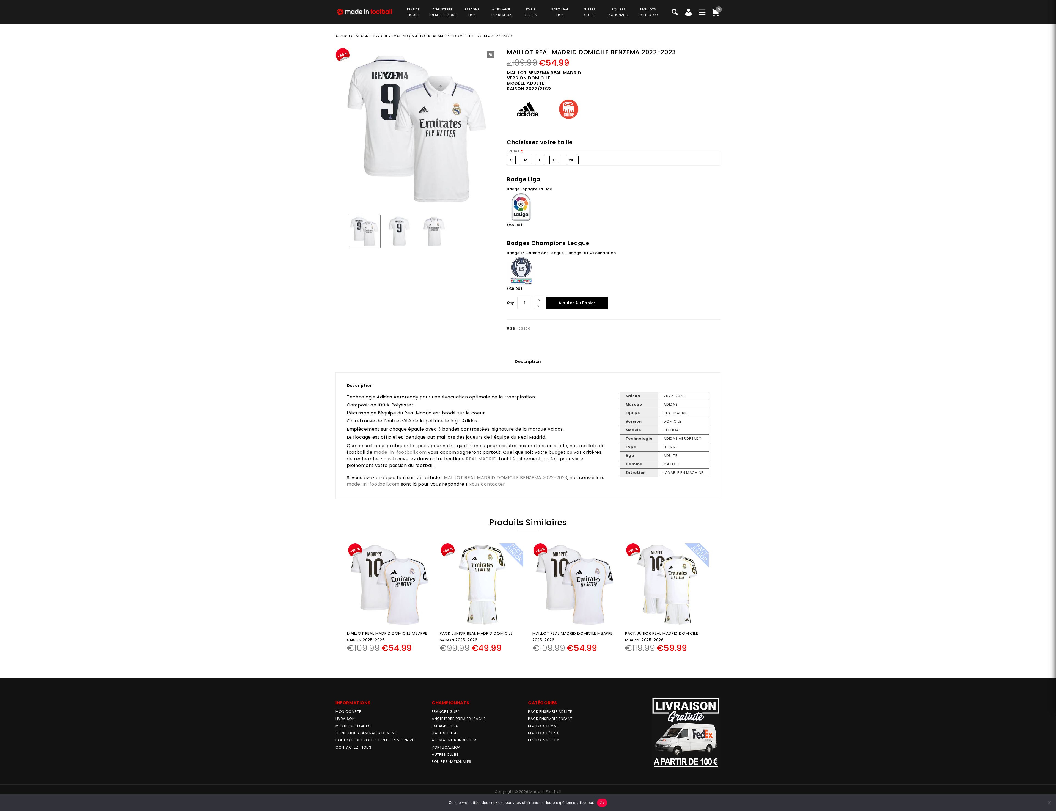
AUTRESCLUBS (589, 12)
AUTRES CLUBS (445, 754)
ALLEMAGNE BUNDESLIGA (454, 740)
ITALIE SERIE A (444, 733)
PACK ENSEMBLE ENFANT (550, 718)
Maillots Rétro (543, 733)
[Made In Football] (364, 11)
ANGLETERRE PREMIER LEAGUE (443, 12)
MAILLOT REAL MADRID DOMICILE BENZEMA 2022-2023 (505, 477)
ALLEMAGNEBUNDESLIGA (501, 12)
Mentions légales (353, 725)
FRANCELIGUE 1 (413, 12)
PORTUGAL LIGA (446, 747)
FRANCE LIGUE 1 (446, 711)
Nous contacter (487, 484)
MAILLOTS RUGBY (543, 740)
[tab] (528, 362)
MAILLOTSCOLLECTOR (648, 12)
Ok (602, 803)
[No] (1049, 802)
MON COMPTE (348, 711)
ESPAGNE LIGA (367, 36)
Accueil (343, 36)
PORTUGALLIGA (560, 12)
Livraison (345, 718)
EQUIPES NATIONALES (451, 761)
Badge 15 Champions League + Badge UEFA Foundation (561, 252)
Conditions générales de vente (367, 733)
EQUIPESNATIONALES (619, 12)
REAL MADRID (396, 36)
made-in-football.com (400, 452)
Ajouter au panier (577, 303)
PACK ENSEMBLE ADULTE (550, 711)
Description (528, 361)
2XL (572, 160)
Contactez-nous (353, 747)
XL (554, 160)
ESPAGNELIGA (472, 12)
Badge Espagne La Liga (529, 189)
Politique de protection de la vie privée (376, 740)
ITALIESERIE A (531, 12)
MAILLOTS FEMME (543, 725)
